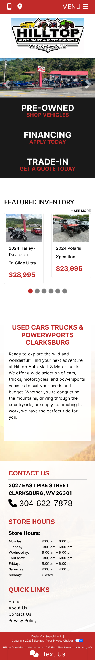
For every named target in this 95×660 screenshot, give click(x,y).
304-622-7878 (46, 503)
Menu (72, 7)
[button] (6, 84)
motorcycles (35, 379)
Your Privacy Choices (60, 640)
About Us (17, 607)
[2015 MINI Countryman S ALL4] (27, 226)
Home (14, 601)
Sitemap (39, 640)
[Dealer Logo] (47, 36)
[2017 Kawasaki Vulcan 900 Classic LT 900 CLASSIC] (73, 228)
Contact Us (19, 614)
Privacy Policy (22, 620)
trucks (15, 379)
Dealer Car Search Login (46, 636)
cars (70, 372)
